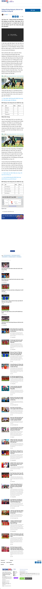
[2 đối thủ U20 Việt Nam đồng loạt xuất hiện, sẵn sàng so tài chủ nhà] (5, 512)
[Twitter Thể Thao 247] (38, 562)
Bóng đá (11, 560)
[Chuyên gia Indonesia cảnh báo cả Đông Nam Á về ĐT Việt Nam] (5, 286)
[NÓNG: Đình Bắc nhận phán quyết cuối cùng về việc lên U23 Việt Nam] (5, 441)
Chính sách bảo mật (22, 570)
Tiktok (15, 575)
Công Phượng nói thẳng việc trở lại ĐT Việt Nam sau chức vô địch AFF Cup (16, 365)
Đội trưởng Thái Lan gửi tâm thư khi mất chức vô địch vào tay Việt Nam (17, 330)
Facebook (15, 572)
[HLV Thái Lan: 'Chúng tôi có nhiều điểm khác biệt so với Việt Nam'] (5, 452)
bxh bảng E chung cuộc (12, 256)
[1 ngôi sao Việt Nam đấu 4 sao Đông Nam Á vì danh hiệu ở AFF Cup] (5, 522)
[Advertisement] (21, 4)
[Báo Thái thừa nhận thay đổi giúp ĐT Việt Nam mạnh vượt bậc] (5, 475)
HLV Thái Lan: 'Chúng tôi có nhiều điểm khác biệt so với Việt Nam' (16, 452)
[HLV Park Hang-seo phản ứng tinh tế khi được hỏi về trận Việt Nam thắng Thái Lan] (5, 549)
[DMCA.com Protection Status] (26, 578)
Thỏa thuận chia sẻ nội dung (24, 569)
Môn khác (12, 564)
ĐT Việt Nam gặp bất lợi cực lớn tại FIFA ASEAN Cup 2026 (16, 377)
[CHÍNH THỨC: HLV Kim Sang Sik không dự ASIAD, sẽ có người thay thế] (5, 465)
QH (12, 394)
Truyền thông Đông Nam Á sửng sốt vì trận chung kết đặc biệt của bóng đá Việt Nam (16, 486)
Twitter (15, 573)
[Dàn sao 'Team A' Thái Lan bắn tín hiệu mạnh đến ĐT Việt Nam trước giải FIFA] (5, 297)
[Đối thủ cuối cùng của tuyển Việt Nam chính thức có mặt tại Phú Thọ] (5, 399)
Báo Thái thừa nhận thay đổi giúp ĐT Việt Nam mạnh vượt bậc (16, 474)
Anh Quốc (13, 481)
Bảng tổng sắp (9, 562)
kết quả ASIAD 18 (5, 256)
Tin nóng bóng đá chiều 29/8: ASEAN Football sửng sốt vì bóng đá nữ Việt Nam (17, 429)
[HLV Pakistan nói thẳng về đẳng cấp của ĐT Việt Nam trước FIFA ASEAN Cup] (5, 501)
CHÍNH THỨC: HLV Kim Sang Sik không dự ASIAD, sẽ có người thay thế (16, 464)
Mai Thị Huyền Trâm (15, 518)
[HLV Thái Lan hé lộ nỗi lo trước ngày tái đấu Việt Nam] (5, 409)
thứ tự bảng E (19, 256)
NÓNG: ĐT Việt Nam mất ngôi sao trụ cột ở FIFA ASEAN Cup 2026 (16, 535)
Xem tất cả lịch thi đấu (12, 206)
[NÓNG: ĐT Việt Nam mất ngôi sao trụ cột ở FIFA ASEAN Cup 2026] (5, 536)
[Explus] (13, 210)
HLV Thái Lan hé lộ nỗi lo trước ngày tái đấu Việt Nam (16, 408)
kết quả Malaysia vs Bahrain (16, 255)
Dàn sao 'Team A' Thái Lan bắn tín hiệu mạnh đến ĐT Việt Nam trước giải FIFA (16, 353)
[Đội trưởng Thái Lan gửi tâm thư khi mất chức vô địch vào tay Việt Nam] (5, 275)
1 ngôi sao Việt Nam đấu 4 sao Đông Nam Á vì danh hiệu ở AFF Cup (16, 522)
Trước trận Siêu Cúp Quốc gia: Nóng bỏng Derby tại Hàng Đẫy (16, 387)
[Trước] (3, 202)
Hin (12, 414)
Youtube (15, 571)
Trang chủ (3, 560)
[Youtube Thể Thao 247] (40, 562)
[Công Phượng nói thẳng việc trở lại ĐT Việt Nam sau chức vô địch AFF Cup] (5, 366)
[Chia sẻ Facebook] (13, 16)
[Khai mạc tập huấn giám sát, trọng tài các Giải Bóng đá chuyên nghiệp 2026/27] (5, 419)
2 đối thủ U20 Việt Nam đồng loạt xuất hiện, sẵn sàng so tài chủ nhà (16, 512)
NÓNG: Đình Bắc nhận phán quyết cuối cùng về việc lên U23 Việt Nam (16, 441)
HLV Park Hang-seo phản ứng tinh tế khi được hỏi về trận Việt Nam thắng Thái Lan (17, 548)
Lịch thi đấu (3, 562)
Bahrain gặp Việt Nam (7, 255)
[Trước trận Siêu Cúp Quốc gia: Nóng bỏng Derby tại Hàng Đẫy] (5, 388)
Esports (2, 564)
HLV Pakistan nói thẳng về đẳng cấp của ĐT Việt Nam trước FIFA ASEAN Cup (16, 501)
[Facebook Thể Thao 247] (36, 562)
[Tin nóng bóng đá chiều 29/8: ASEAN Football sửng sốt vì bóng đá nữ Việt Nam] (5, 429)
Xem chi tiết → (20, 197)
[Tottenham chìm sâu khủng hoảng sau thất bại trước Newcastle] (5, 318)
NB (3, 271)
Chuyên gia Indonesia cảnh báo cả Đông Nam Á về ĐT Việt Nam (16, 341)
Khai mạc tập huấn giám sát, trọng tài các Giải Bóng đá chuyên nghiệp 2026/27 (16, 418)
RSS (15, 574)
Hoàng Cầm (5, 282)
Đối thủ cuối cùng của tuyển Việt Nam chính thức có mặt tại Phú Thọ (16, 398)
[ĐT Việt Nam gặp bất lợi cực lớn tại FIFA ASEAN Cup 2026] (5, 307)
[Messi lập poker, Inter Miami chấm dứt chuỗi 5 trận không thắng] (5, 264)
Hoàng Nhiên (14, 460)
